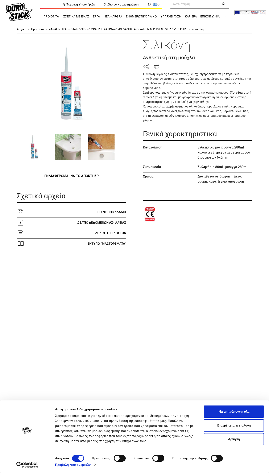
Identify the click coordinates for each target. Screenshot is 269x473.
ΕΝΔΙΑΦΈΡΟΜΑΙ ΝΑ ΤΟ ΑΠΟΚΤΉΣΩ (71, 176)
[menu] (134, 16)
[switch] (120, 458)
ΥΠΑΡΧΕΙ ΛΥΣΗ (171, 16)
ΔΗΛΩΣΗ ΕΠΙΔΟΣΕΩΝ (110, 233)
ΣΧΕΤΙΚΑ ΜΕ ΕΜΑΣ (76, 16)
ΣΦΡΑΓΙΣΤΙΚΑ (58, 29)
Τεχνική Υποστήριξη (80, 4)
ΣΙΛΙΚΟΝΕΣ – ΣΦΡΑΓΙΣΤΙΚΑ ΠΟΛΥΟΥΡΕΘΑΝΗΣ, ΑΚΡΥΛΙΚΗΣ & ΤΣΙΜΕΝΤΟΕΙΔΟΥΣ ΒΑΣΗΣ (129, 29)
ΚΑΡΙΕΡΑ (191, 16)
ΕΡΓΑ (96, 16)
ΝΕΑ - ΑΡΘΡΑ (113, 16)
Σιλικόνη (198, 29)
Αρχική (21, 29)
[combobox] (194, 4)
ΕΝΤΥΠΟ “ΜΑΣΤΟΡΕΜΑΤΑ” (106, 243)
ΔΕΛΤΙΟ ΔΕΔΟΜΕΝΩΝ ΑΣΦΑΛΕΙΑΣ (101, 222)
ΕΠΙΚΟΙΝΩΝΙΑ (210, 16)
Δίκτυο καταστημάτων (123, 4)
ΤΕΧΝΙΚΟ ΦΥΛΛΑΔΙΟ (111, 212)
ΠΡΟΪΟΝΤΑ (51, 16)
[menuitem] (51, 16)
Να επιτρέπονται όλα (234, 411)
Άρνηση (234, 439)
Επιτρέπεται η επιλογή (234, 425)
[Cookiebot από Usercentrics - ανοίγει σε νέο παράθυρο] (27, 465)
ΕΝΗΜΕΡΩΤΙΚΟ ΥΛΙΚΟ (141, 16)
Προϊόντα (37, 29)
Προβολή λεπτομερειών (73, 464)
